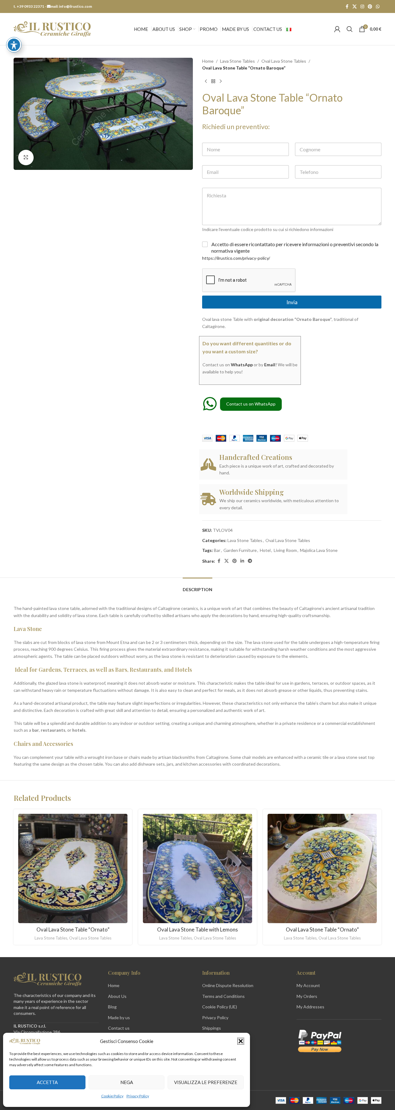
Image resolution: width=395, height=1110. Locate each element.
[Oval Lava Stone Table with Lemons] (197, 868)
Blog (112, 1006)
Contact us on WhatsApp (251, 403)
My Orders (307, 996)
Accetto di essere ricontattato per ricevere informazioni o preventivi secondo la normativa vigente (294, 247)
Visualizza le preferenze (205, 1082)
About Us (117, 996)
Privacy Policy (138, 1096)
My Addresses (310, 1006)
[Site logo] (52, 28)
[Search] (349, 29)
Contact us (119, 1028)
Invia (291, 302)
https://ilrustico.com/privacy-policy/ (236, 258)
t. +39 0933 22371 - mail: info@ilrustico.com (53, 6)
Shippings (211, 1028)
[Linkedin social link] (242, 561)
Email (269, 364)
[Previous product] (206, 81)
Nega (126, 1082)
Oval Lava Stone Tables (283, 61)
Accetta (47, 1082)
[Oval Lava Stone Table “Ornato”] (72, 868)
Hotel (265, 550)
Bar (217, 550)
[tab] (197, 587)
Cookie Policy (112, 1096)
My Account (308, 985)
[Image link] (47, 978)
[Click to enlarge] (26, 157)
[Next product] (220, 81)
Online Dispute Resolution (227, 985)
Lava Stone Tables (237, 61)
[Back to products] (213, 81)
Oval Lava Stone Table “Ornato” (73, 929)
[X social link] (355, 6)
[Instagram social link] (362, 6)
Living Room (285, 550)
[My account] (337, 29)
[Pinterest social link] (370, 6)
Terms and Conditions (223, 996)
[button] (241, 1041)
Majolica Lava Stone (319, 550)
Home (208, 61)
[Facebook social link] (347, 6)
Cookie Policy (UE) (219, 1006)
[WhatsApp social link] (377, 6)
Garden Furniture (240, 550)
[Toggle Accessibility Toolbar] (13, 44)
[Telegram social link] (250, 561)
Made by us (119, 1017)
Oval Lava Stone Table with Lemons (197, 929)
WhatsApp (242, 364)
